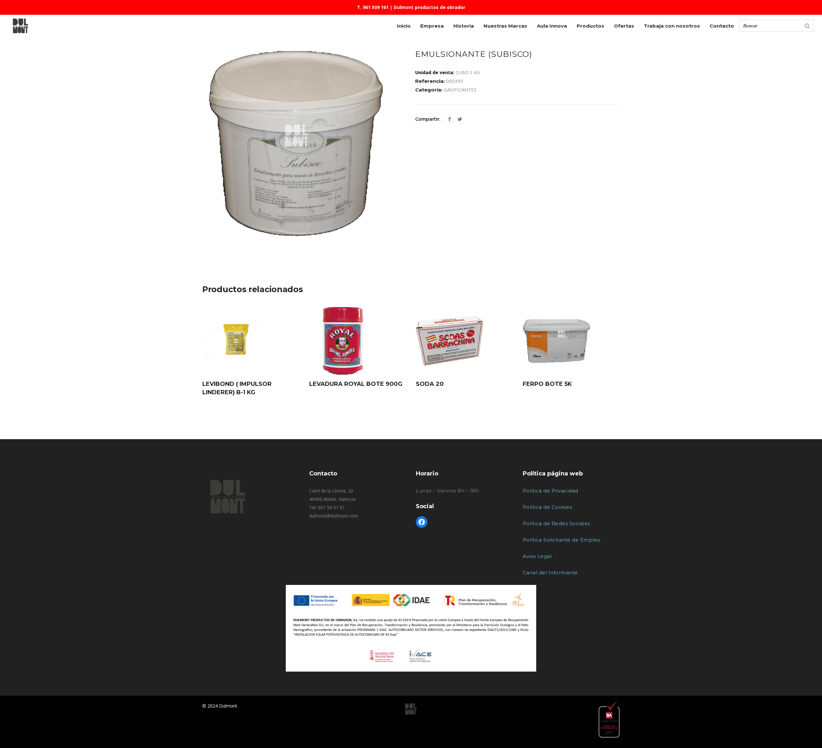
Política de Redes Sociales (556, 523)
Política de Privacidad (550, 491)
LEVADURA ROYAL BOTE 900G (355, 383)
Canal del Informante (550, 573)
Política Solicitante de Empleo (562, 540)
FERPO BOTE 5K (547, 383)
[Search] (807, 25)
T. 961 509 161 (373, 7)
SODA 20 (430, 383)
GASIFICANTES (460, 89)
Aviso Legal (537, 556)
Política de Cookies (547, 507)
